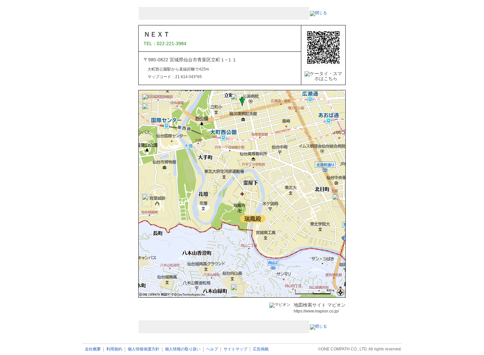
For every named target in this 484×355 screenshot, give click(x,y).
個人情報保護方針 (143, 349)
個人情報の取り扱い (183, 349)
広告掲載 (261, 349)
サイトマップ (235, 349)
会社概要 (93, 349)
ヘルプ (212, 349)
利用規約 (114, 349)
